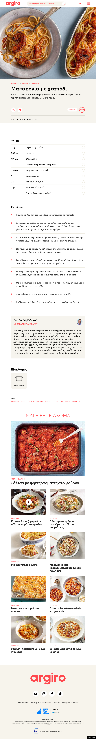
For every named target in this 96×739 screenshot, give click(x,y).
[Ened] (55, 712)
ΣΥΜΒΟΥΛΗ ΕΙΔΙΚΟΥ (32, 11)
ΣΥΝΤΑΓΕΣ (15, 84)
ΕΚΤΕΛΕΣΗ (17, 11)
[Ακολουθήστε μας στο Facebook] (52, 694)
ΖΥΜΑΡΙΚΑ (35, 84)
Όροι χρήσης (46, 702)
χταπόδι (70, 214)
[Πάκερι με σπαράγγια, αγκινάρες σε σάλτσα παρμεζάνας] (67, 502)
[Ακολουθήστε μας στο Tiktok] (60, 694)
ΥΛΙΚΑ (8, 11)
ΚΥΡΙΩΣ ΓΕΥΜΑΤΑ (36, 401)
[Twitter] (26, 110)
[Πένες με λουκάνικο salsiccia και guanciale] (67, 589)
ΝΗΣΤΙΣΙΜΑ (65, 401)
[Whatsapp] (39, 110)
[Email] (46, 110)
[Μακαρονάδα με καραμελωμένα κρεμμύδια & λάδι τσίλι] (67, 545)
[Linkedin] (33, 110)
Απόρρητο (91, 737)
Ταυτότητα (34, 702)
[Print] (20, 110)
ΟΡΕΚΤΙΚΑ (49, 401)
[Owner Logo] (43, 711)
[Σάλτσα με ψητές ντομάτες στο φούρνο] (48, 448)
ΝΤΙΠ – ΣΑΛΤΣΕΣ (18, 479)
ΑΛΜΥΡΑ (25, 84)
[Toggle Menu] (88, 3)
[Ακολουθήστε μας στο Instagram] (44, 694)
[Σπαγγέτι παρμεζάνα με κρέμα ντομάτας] (28, 629)
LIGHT (57, 401)
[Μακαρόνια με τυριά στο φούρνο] (28, 589)
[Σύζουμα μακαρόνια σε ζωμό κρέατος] (67, 629)
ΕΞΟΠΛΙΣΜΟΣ (48, 11)
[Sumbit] (63, 3)
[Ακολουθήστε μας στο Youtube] (36, 694)
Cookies (75, 702)
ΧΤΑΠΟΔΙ (24, 401)
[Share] (13, 110)
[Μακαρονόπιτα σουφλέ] (28, 545)
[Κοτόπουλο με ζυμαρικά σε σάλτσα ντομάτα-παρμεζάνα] (28, 502)
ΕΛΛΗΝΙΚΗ (76, 401)
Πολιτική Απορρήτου (61, 702)
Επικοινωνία (23, 702)
